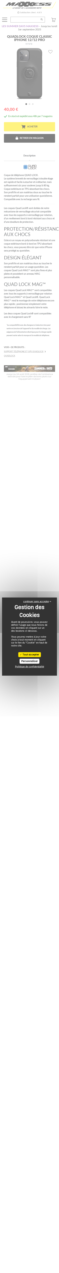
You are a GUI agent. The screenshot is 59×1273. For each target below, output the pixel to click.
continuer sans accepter (36, 601)
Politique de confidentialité (29, 666)
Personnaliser (29, 661)
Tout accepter (30, 654)
